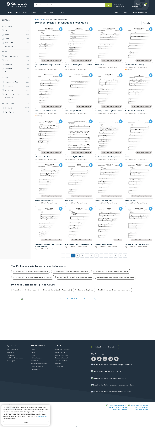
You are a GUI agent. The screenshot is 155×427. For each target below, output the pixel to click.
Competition (59, 366)
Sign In (138, 4)
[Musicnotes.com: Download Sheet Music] (17, 4)
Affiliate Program (36, 358)
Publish (33, 355)
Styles (62, 12)
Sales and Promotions (62, 358)
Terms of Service (37, 366)
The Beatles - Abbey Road (84, 290)
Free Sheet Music (61, 361)
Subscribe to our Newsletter (105, 347)
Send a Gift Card (118, 6)
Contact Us (35, 361)
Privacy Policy (35, 369)
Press (33, 352)
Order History (11, 352)
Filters (6, 20)
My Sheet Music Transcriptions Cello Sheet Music (74, 277)
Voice (25, 12)
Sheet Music (39, 19)
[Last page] (125, 255)
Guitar (18, 12)
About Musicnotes (38, 346)
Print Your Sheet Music (15, 358)
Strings (51, 12)
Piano (10, 12)
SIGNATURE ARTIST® (62, 355)
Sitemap (58, 363)
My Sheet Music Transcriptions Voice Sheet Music (70, 271)
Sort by (138, 23)
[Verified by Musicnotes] (11, 108)
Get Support (11, 361)
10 (115, 255)
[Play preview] (61, 29)
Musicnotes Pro (118, 4)
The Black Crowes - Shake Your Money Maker (114, 290)
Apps (116, 12)
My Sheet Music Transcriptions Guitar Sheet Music (110, 271)
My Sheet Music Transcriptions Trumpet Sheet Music (115, 277)
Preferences (11, 355)
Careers (33, 349)
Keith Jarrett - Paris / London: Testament (56, 290)
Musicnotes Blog (61, 352)
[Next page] (120, 255)
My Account (135, 6)
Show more (9, 46)
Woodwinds (35, 12)
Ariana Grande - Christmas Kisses (25, 290)
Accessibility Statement (39, 363)
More (127, 13)
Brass (44, 12)
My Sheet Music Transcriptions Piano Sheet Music (30, 271)
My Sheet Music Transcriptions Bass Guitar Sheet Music (32, 277)
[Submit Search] (108, 5)
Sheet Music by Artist (62, 349)
